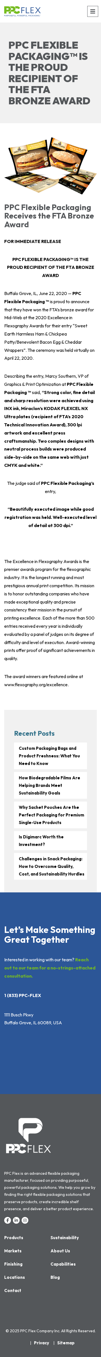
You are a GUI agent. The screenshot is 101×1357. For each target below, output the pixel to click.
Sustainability (64, 1237)
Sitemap (66, 1342)
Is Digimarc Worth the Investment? (41, 840)
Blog (55, 1277)
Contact (12, 1290)
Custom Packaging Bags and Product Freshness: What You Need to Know (49, 756)
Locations (14, 1277)
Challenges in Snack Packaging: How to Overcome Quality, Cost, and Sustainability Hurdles (51, 866)
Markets (13, 1251)
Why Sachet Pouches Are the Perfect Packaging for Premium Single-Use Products (51, 815)
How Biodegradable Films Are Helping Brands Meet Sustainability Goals (49, 785)
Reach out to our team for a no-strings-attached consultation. (49, 968)
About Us (60, 1251)
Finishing (13, 1264)
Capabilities (63, 1264)
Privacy (41, 1342)
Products (13, 1237)
